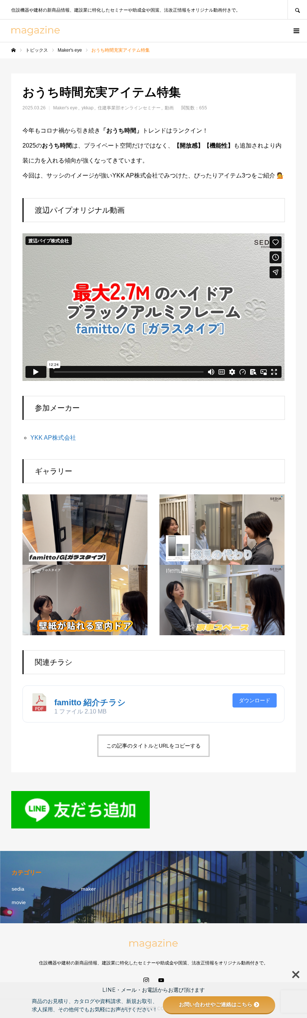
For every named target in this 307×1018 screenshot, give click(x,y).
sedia (18, 889)
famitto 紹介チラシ (90, 702)
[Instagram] (146, 980)
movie (19, 902)
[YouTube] (161, 980)
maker (88, 889)
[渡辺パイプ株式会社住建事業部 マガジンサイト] (35, 30)
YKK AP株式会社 (53, 437)
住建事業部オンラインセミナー (129, 107)
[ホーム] (13, 50)
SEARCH (297, 9)
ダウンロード (254, 700)
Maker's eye (65, 107)
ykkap (88, 107)
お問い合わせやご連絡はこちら (215, 1004)
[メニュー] (296, 30)
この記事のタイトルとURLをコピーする (153, 746)
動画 (169, 107)
